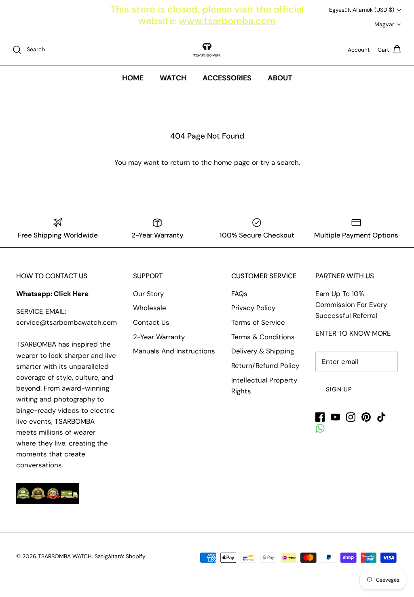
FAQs (239, 293)
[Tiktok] (381, 417)
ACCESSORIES (227, 78)
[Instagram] (350, 417)
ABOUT (280, 78)
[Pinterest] (366, 417)
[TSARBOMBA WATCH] (207, 49)
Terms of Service (258, 322)
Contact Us (151, 322)
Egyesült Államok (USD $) (361, 9)
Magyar (384, 24)
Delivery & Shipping (262, 351)
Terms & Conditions (263, 336)
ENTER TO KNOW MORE (353, 333)
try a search (279, 162)
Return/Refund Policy (265, 365)
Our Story (148, 293)
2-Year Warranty (159, 336)
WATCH (173, 78)
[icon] (320, 428)
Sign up (339, 389)
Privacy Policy (253, 307)
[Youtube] (335, 417)
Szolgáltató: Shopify (120, 556)
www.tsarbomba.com (227, 21)
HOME (133, 78)
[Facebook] (320, 417)
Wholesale (149, 307)
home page (232, 162)
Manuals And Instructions (174, 351)
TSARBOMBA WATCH (65, 556)
